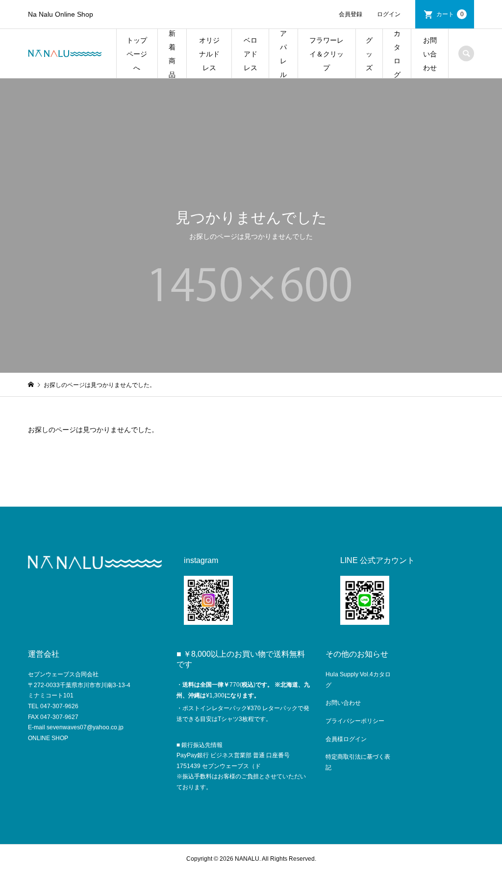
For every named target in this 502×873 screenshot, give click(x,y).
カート (450, 14)
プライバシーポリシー (355, 721)
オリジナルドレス (209, 54)
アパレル (283, 53)
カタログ (397, 53)
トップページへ (136, 54)
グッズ (369, 54)
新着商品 (172, 53)
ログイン (389, 14)
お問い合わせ (430, 54)
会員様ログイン (346, 739)
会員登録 (350, 14)
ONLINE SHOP (48, 738)
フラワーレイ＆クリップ (326, 54)
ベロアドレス (250, 54)
